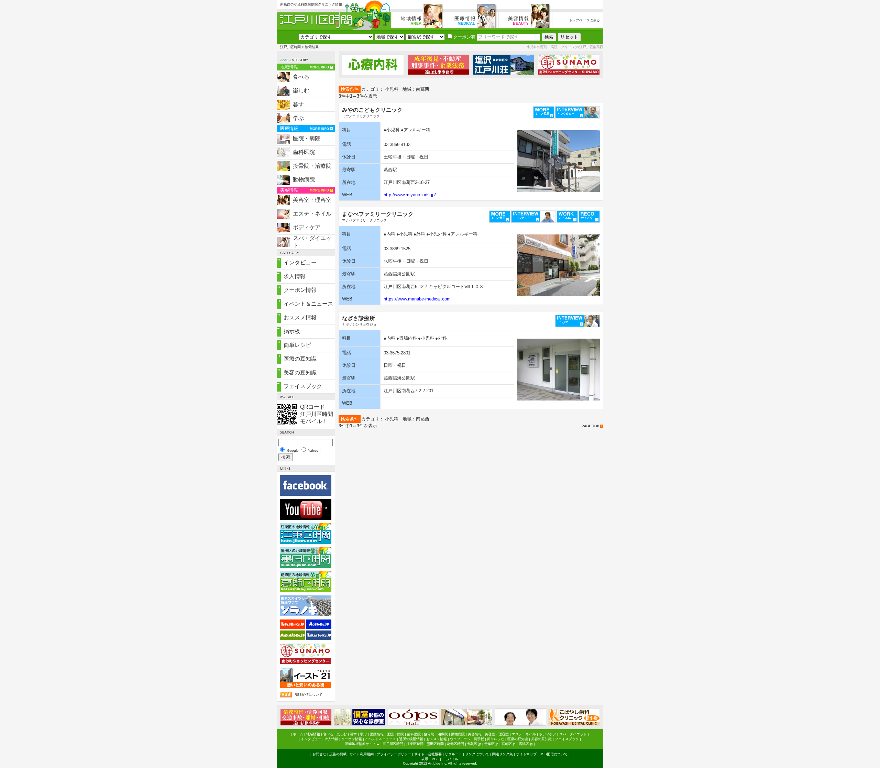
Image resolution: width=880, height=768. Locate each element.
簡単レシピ (297, 345)
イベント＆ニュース (308, 304)
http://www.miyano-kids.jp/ (410, 194)
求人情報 (295, 276)
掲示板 (292, 331)
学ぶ (298, 118)
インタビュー (300, 262)
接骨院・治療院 (312, 166)
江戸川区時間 (290, 47)
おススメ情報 (300, 317)
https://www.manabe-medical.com (417, 298)
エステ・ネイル (312, 214)
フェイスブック (303, 386)
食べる (301, 77)
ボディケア (306, 227)
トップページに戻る (584, 20)
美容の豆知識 (300, 372)
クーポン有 (464, 37)
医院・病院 (306, 138)
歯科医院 (304, 152)
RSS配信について (308, 694)
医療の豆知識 (300, 359)
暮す (298, 104)
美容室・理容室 (312, 200)
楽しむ (301, 91)
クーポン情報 (300, 290)
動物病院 (304, 180)
